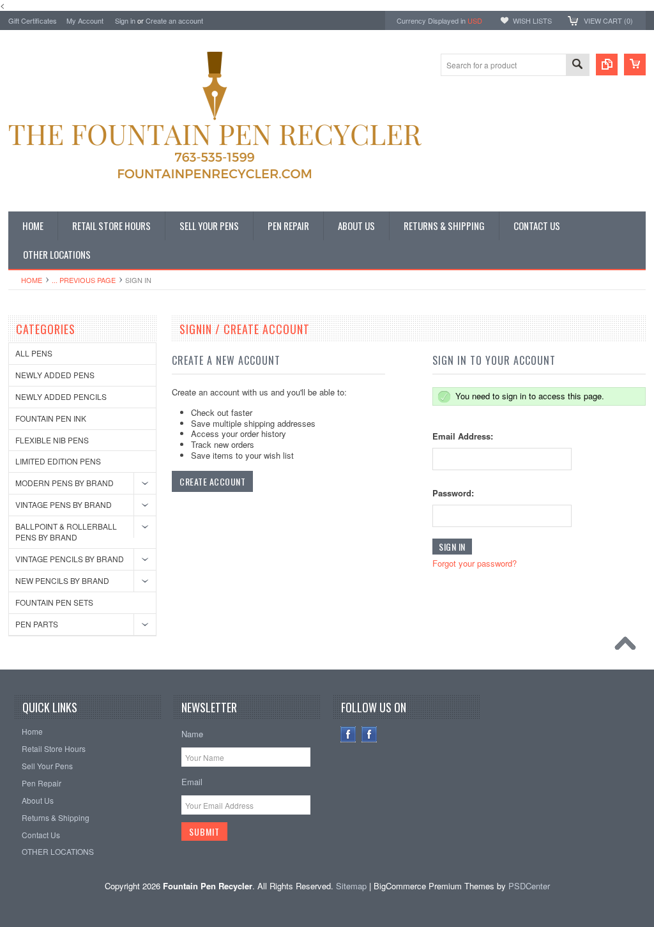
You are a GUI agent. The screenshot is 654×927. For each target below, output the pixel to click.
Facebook (348, 734)
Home (31, 280)
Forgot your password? (474, 563)
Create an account (174, 20)
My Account (84, 20)
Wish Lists (532, 20)
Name (192, 734)
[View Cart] (635, 64)
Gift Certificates (32, 20)
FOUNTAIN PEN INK (50, 418)
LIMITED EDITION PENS (58, 461)
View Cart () (608, 20)
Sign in (125, 20)
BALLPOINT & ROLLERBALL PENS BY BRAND (66, 531)
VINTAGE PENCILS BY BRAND (69, 558)
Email (191, 782)
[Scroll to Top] (628, 646)
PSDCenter (529, 886)
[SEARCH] (577, 65)
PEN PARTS (36, 623)
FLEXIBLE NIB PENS (52, 439)
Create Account (212, 481)
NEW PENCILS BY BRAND (62, 580)
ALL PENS (33, 353)
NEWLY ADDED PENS (55, 374)
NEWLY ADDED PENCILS (61, 396)
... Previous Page (84, 280)
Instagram (369, 734)
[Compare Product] (607, 64)
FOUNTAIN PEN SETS (54, 602)
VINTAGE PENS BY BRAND (63, 504)
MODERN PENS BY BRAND (64, 482)
